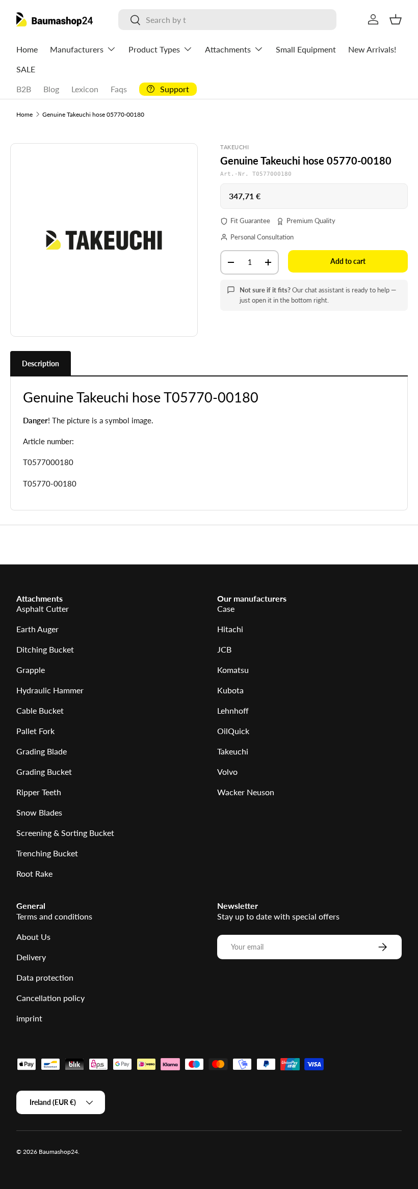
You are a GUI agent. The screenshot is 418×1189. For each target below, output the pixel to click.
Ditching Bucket (45, 649)
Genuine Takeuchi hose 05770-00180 (93, 114)
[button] (395, 19)
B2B (23, 89)
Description (40, 363)
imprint (29, 1018)
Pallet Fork (35, 731)
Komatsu (233, 669)
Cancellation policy (50, 998)
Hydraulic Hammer (50, 690)
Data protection (44, 977)
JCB (224, 649)
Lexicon (84, 89)
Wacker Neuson (245, 792)
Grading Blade (41, 751)
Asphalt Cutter (42, 608)
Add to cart (347, 261)
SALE (25, 69)
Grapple (30, 669)
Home (27, 49)
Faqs (119, 89)
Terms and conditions (54, 916)
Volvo (227, 771)
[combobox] (227, 19)
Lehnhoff (233, 710)
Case (225, 608)
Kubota (230, 690)
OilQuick (233, 731)
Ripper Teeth (38, 792)
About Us (33, 936)
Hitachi (230, 629)
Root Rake (34, 873)
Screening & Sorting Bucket (65, 832)
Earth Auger (37, 629)
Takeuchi (232, 751)
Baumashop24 (58, 1151)
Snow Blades (39, 812)
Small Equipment (306, 49)
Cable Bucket (40, 710)
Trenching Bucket (47, 853)
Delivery (31, 957)
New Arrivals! (372, 49)
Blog (51, 89)
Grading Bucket (44, 771)
